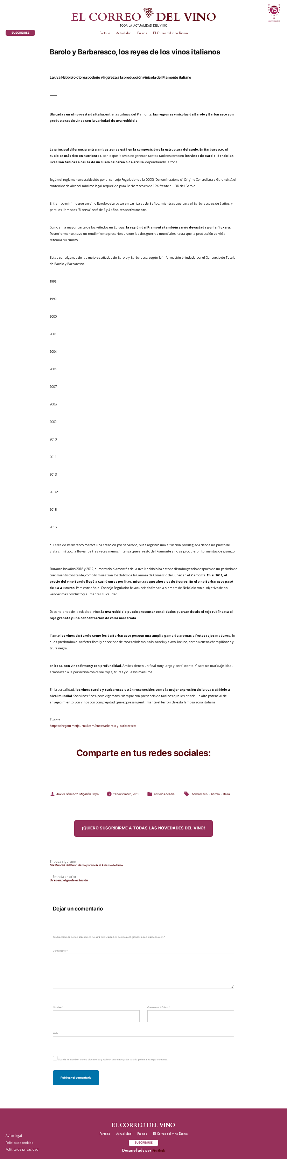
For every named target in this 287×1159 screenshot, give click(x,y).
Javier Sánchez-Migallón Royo (77, 794)
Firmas (142, 33)
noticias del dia (164, 794)
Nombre (58, 1007)
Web (55, 1033)
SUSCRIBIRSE (20, 32)
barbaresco (200, 794)
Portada (104, 33)
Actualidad (124, 33)
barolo (215, 794)
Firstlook (158, 1151)
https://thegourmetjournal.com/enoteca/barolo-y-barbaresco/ (93, 726)
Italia (226, 794)
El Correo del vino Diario (170, 33)
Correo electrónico (158, 1007)
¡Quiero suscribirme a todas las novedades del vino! (143, 828)
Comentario (60, 950)
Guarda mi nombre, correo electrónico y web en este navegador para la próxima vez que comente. (113, 1059)
